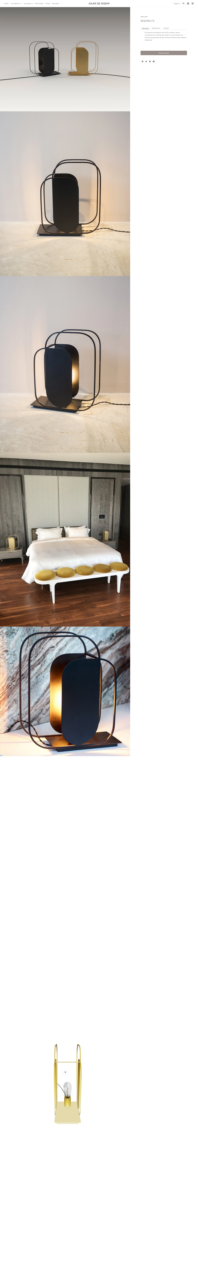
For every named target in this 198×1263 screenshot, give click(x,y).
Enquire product (164, 53)
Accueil (6, 3)
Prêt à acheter (39, 3)
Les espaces (27, 3)
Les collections (15, 3)
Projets (48, 3)
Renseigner (55, 3)
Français (176, 3)
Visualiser (166, 28)
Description (145, 28)
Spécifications (156, 28)
